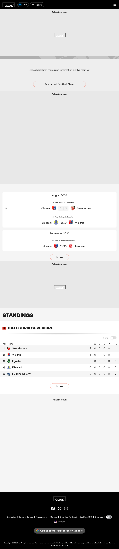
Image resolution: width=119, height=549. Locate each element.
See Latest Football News (59, 84)
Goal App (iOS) (85, 517)
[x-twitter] (59, 509)
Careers (53, 517)
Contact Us (11, 517)
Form (106, 338)
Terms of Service (26, 517)
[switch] (114, 338)
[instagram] (66, 509)
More (59, 257)
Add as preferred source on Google (61, 530)
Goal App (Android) (68, 517)
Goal (18, 543)
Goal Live (99, 517)
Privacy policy (42, 517)
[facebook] (53, 509)
